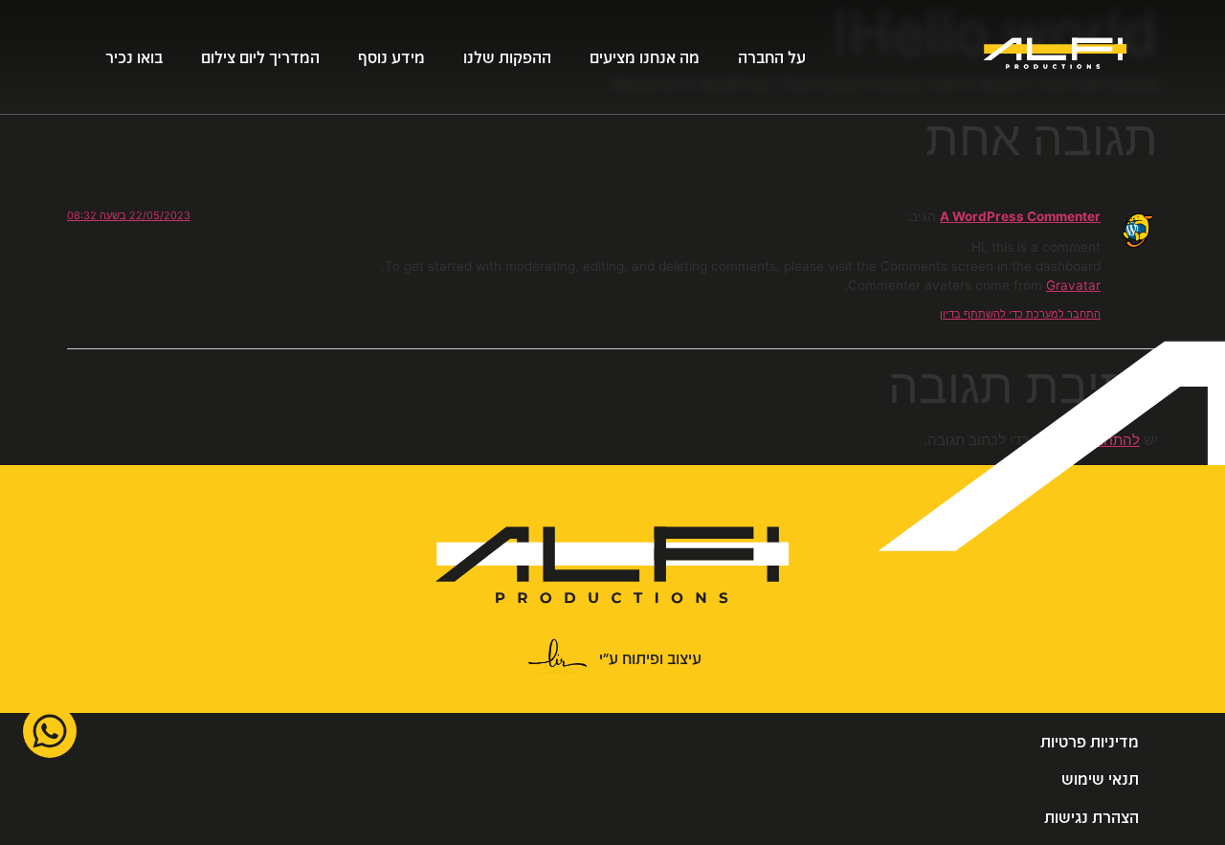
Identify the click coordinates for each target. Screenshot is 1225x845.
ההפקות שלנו (507, 57)
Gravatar (1073, 285)
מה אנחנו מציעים (645, 57)
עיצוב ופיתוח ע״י (650, 658)
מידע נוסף (391, 57)
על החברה (772, 57)
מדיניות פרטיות (1089, 741)
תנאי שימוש (1100, 778)
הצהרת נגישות (1091, 817)
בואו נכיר (134, 57)
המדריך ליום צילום (260, 57)
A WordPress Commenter (1020, 216)
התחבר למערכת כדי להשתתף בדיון (1020, 314)
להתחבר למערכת (1086, 440)
